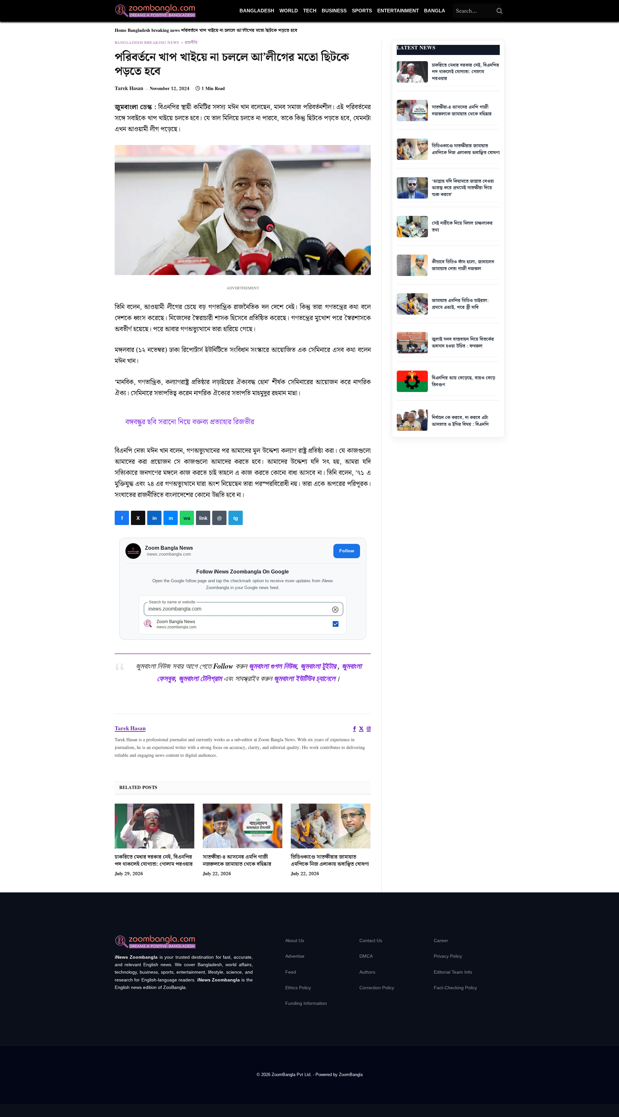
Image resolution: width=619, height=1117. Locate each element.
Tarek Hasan (129, 89)
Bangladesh (256, 10)
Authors (367, 972)
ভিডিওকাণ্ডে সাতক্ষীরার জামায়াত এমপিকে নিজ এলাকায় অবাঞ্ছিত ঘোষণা (330, 861)
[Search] (500, 11)
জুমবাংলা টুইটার (318, 666)
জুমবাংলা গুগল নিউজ (273, 666)
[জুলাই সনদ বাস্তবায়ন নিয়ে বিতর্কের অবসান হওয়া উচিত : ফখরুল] (412, 342)
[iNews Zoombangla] (155, 11)
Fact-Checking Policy (455, 987)
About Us (294, 940)
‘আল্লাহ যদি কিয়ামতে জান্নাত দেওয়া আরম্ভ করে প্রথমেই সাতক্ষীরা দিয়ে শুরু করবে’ (463, 188)
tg (235, 518)
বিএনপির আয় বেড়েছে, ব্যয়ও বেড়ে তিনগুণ (463, 381)
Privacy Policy (448, 956)
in (154, 518)
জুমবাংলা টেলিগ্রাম (200, 678)
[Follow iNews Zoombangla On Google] (243, 615)
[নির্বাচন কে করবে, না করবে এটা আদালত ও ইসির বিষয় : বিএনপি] (412, 420)
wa (187, 518)
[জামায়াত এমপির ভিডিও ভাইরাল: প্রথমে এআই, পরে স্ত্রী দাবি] (412, 304)
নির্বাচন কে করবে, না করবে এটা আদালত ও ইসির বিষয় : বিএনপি (460, 421)
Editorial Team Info (453, 972)
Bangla (434, 10)
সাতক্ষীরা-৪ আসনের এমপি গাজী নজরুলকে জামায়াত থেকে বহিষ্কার (237, 861)
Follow (346, 550)
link (203, 518)
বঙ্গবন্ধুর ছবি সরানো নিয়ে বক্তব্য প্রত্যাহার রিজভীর (189, 422)
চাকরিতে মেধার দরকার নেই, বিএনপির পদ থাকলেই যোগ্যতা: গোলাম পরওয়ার (154, 861)
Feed (290, 972)
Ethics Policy (298, 987)
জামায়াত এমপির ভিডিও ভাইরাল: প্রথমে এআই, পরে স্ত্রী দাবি (460, 304)
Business (334, 10)
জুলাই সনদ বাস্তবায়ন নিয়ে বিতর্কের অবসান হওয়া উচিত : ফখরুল (463, 342)
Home (120, 30)
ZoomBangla (351, 1074)
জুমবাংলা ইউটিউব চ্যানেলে (304, 678)
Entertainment (398, 10)
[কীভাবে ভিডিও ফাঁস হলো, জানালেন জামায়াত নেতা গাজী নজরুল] (412, 265)
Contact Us (370, 940)
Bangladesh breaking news (154, 30)
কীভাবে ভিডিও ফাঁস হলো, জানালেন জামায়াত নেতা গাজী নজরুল (463, 265)
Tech (309, 10)
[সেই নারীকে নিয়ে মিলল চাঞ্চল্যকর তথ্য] (412, 226)
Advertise (294, 956)
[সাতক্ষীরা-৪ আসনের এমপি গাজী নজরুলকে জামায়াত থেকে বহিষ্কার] (242, 826)
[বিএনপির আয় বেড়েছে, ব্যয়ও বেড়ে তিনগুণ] (412, 381)
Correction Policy (376, 987)
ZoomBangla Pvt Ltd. (292, 1074)
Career (441, 940)
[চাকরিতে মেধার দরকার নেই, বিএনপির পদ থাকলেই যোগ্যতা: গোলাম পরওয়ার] (154, 826)
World (288, 10)
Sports (362, 10)
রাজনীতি (191, 43)
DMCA (366, 956)
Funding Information (306, 1003)
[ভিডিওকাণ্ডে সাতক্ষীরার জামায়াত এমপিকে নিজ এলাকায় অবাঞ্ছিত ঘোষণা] (330, 826)
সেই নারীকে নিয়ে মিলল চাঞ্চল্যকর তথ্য (462, 226)
